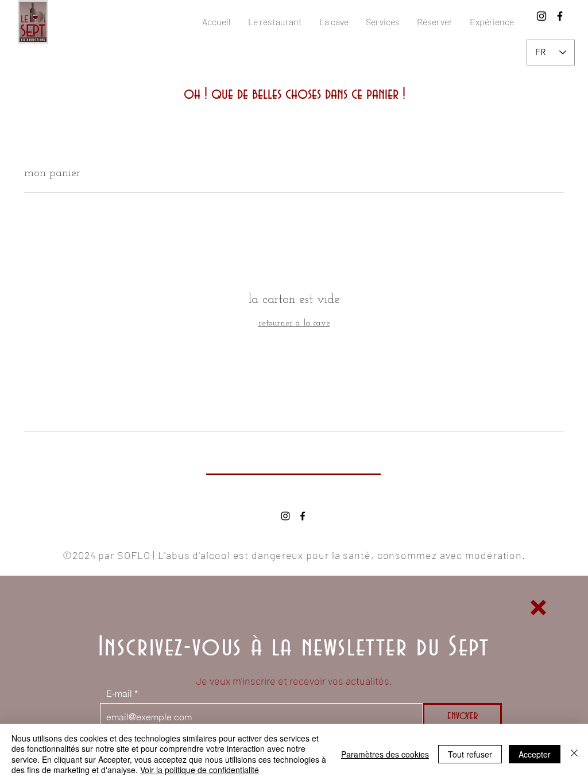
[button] (538, 607)
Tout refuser (470, 754)
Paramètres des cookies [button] (385, 754)
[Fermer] (574, 754)
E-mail (119, 693)
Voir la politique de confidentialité (199, 769)
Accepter (535, 754)
